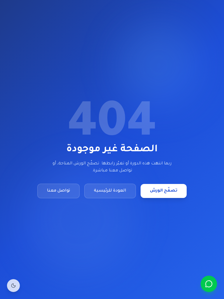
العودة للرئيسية (110, 191)
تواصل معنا (58, 191)
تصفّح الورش (163, 191)
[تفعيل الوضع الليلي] (13, 285)
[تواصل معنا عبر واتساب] (209, 284)
